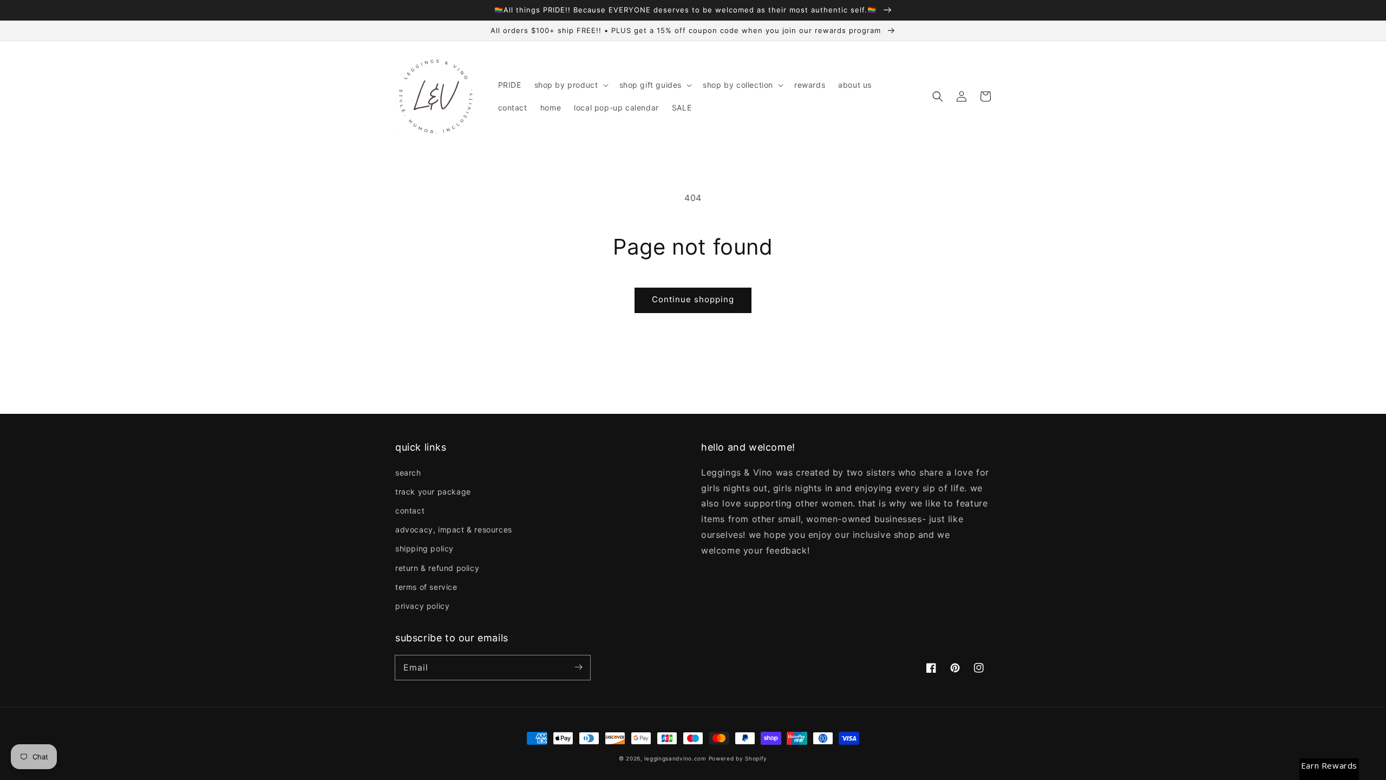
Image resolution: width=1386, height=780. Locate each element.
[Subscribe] (578, 667)
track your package (433, 491)
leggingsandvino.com (675, 758)
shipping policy (424, 548)
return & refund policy (437, 568)
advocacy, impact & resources (453, 529)
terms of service (426, 587)
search (408, 472)
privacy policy (422, 605)
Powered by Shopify (738, 758)
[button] (570, 85)
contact (409, 510)
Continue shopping (693, 299)
